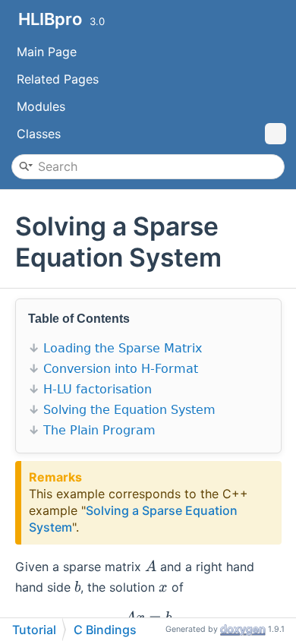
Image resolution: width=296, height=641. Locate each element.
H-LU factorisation (97, 389)
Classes (39, 133)
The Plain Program (99, 430)
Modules (41, 106)
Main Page (47, 51)
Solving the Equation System (129, 410)
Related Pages (58, 79)
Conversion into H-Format (120, 369)
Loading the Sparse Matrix (122, 348)
